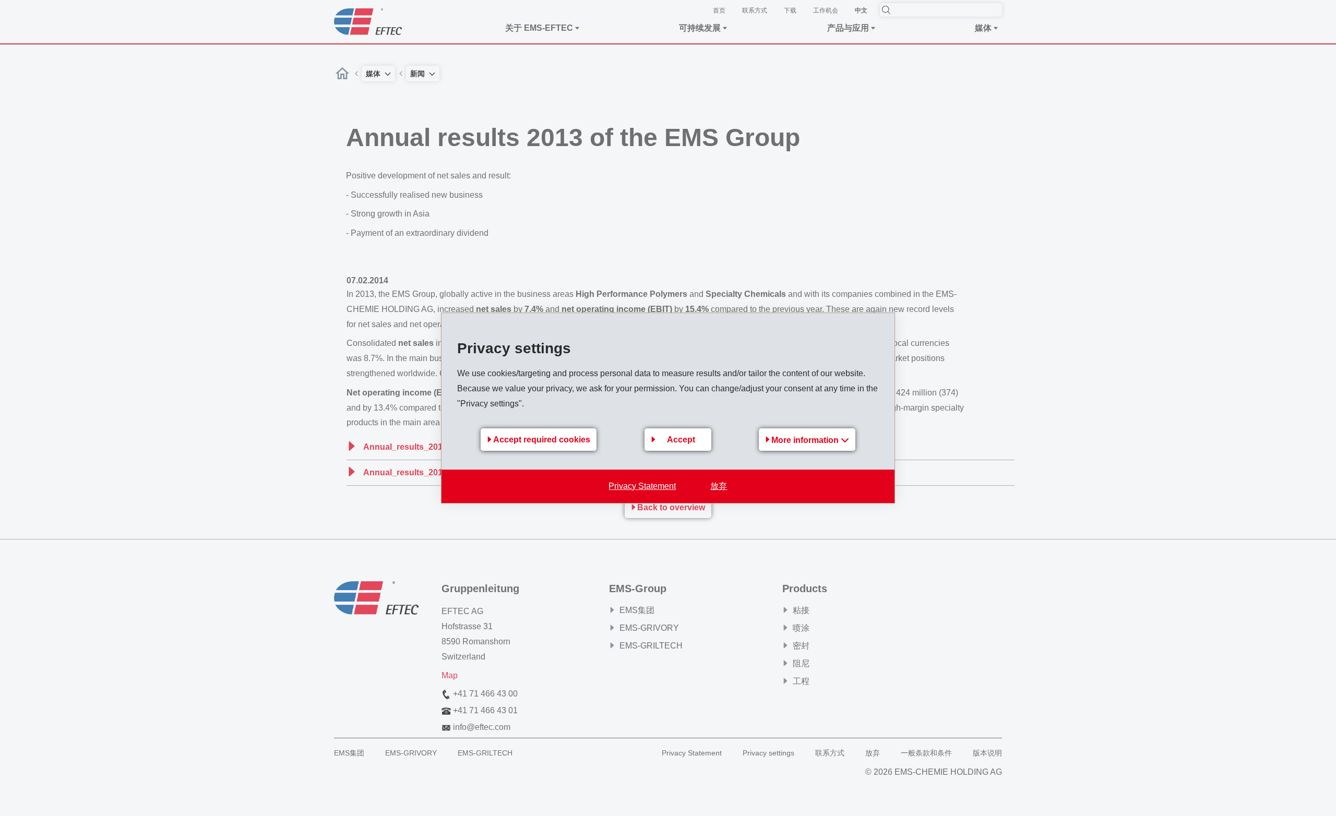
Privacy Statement (642, 486)
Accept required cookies (541, 439)
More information (806, 440)
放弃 (718, 486)
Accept (681, 439)
